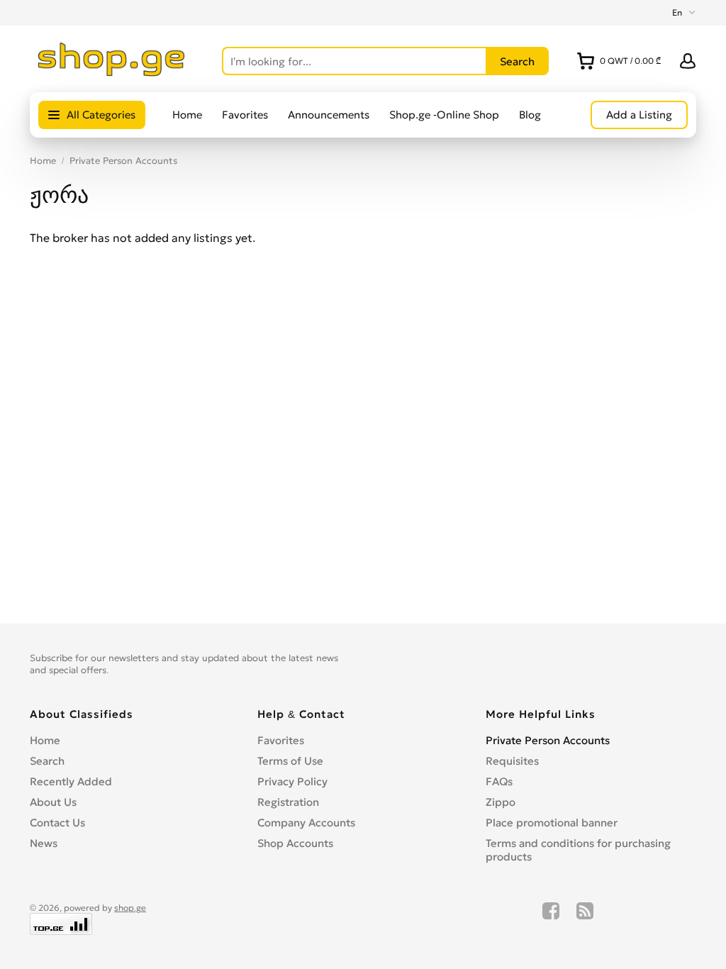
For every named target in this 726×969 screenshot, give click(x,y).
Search (47, 761)
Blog (530, 114)
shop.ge (130, 907)
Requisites (512, 761)
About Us (53, 802)
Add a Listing (639, 114)
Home (187, 114)
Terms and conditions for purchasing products (578, 849)
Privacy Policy (292, 781)
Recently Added (71, 781)
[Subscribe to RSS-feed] (584, 918)
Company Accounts (306, 822)
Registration (288, 802)
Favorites (245, 114)
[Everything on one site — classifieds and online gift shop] (112, 72)
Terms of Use (290, 761)
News (43, 843)
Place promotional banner (552, 822)
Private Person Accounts (123, 161)
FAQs (499, 781)
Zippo (500, 802)
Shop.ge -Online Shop (444, 114)
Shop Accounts (295, 843)
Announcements (328, 114)
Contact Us (57, 822)
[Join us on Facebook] (550, 918)
